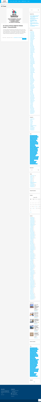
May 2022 (31, 261)
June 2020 (31, 90)
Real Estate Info (32, 128)
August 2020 (32, 88)
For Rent (31, 122)
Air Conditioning (32, 350)
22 (38, 206)
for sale (35, 147)
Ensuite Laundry (32, 357)
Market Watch (35, 363)
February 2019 (32, 108)
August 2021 (32, 82)
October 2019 (32, 99)
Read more (35, 317)
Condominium (32, 142)
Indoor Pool (35, 148)
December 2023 (32, 61)
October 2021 (32, 81)
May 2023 (31, 65)
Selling (37, 370)
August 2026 (32, 31)
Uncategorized (32, 186)
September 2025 (32, 38)
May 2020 (31, 91)
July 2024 (31, 53)
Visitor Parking (32, 163)
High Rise (31, 148)
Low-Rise (31, 363)
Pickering (34, 154)
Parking (31, 154)
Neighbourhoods (24, 1)
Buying (35, 140)
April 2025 (31, 44)
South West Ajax (32, 371)
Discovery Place (32, 356)
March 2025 (31, 45)
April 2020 (31, 278)
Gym (37, 147)
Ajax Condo (31, 139)
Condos (19, 1)
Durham (37, 356)
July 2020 (31, 89)
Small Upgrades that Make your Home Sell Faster (36, 334)
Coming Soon (32, 141)
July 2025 (31, 226)
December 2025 (32, 35)
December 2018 (32, 296)
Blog (13, 1)
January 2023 (32, 253)
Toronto (37, 371)
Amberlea (35, 139)
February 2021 (32, 270)
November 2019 (32, 98)
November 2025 (32, 36)
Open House (35, 364)
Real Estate (31, 156)
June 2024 (31, 54)
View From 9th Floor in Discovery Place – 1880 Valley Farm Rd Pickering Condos (34, 16)
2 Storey (36, 135)
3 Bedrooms (32, 349)
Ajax (36, 350)
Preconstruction (20, 37)
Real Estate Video (32, 370)
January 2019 (32, 109)
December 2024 (32, 48)
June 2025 (31, 227)
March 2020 (31, 279)
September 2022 (32, 72)
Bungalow (31, 140)
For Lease (31, 121)
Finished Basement (32, 146)
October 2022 (32, 71)
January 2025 (32, 47)
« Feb (30, 212)
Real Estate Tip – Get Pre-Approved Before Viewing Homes (33, 21)
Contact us (12, 396)
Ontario (31, 364)
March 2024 (31, 57)
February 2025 (32, 46)
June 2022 (31, 74)
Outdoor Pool (35, 153)
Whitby (36, 163)
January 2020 (32, 96)
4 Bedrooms (36, 349)
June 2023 (31, 64)
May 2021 (31, 83)
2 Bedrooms (32, 135)
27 (35, 208)
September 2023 (32, 63)
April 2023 (31, 252)
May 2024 (31, 55)
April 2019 (31, 106)
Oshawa (31, 153)
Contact (28, 1)
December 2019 (32, 97)
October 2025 (32, 37)
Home (11, 1)
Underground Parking (33, 161)
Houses (31, 124)
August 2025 (32, 39)
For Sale (31, 123)
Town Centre (32, 160)
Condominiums (16, 37)
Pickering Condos (32, 155)
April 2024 (31, 56)
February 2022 (32, 79)
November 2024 (32, 235)
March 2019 (31, 107)
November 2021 (32, 80)
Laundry (36, 149)
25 (32, 208)
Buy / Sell (16, 1)
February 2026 (32, 218)
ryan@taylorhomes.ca (15, 394)
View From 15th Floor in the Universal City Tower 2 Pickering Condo (34, 23)
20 (35, 206)
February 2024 (32, 244)
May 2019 (31, 105)
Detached (36, 142)
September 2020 (32, 87)
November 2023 (32, 62)
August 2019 (32, 287)
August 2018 (32, 113)
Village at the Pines (32, 162)
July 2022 (31, 73)
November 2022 (32, 70)
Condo (36, 141)
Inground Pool (32, 149)
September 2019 (32, 100)
